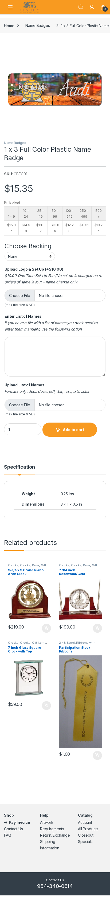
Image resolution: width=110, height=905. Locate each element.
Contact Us (13, 829)
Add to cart (73, 429)
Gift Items (39, 642)
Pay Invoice (20, 822)
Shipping (47, 841)
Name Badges (37, 25)
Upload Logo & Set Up (34, 269)
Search (81, 7)
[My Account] (92, 7)
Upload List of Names (25, 385)
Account (85, 822)
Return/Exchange (55, 835)
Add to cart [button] (46, 628)
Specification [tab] (19, 467)
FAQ (7, 835)
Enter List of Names (23, 316)
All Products (88, 829)
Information (49, 848)
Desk (35, 565)
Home (9, 25)
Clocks (13, 565)
